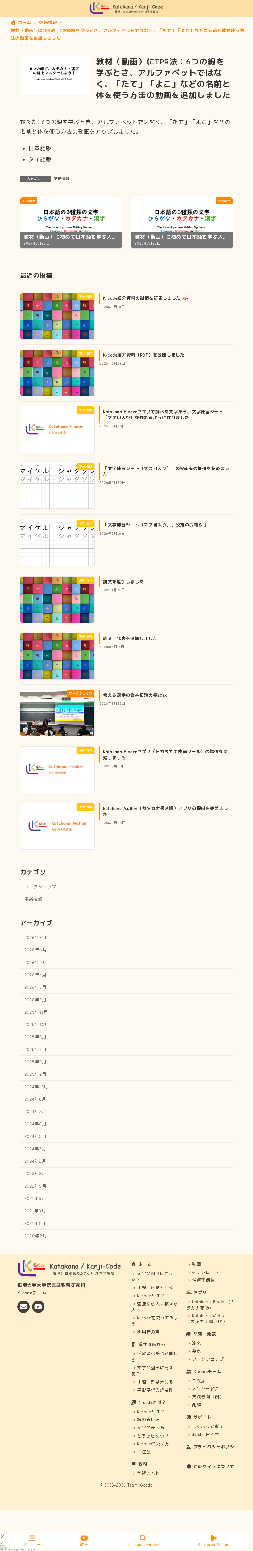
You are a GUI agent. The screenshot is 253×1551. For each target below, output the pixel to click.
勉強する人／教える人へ (154, 1307)
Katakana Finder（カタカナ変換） (210, 1305)
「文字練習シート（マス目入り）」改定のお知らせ (155, 525)
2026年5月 (35, 962)
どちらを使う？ (153, 1435)
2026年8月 (35, 937)
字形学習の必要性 (155, 1390)
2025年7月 (35, 1049)
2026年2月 (35, 999)
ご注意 (144, 1451)
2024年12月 (36, 1086)
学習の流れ (148, 1473)
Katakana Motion (214, 1544)
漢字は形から (152, 1344)
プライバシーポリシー (210, 1449)
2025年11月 (36, 1012)
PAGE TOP (243, 1523)
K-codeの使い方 (153, 1443)
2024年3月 (35, 1149)
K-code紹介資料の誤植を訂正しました (147, 298)
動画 (196, 1264)
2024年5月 (35, 1136)
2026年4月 (35, 975)
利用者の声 (148, 1332)
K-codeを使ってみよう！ (154, 1321)
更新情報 (62, 179)
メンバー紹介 (205, 1389)
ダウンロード (205, 1272)
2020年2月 (35, 1235)
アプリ (200, 1292)
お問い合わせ (205, 1434)
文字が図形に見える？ (152, 1276)
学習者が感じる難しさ (154, 1357)
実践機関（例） (208, 1397)
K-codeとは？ (151, 1295)
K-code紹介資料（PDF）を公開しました (144, 355)
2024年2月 (35, 1161)
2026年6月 (35, 950)
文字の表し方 (150, 1427)
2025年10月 (36, 1024)
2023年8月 (35, 1173)
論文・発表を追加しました (130, 638)
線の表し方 (148, 1419)
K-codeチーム (207, 1371)
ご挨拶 (198, 1381)
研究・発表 (204, 1334)
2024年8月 (35, 1099)
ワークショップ (40, 887)
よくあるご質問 (208, 1426)
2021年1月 (35, 1223)
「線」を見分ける (155, 1287)
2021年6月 (35, 1198)
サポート (202, 1417)
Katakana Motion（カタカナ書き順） (206, 1318)
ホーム (145, 1264)
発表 (196, 1351)
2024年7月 (35, 1111)
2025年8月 (35, 1037)
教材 (142, 1463)
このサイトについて (213, 1466)
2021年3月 (35, 1211)
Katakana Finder (143, 1544)
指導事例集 (203, 1280)
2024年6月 (35, 1124)
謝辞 (196, 1405)
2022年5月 (35, 1186)
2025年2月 (35, 1074)
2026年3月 (35, 987)
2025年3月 (35, 1062)
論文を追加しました (123, 581)
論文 (196, 1343)
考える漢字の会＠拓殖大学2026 (135, 695)
